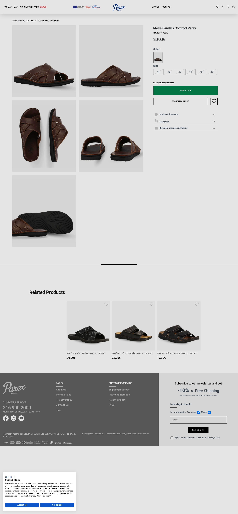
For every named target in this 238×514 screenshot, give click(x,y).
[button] (10, 477)
